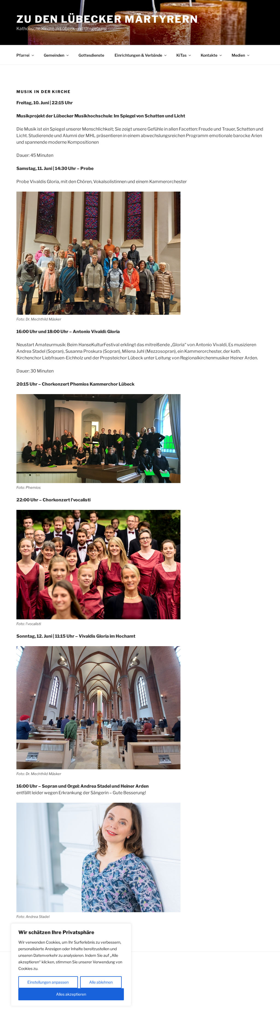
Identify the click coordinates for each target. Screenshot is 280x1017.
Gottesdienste (91, 55)
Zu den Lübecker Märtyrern (107, 19)
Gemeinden (54, 55)
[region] (71, 964)
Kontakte (209, 55)
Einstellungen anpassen (48, 982)
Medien (238, 55)
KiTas (181, 55)
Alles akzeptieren (71, 994)
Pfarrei (23, 55)
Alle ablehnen (101, 982)
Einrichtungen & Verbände (138, 55)
